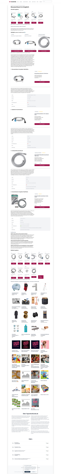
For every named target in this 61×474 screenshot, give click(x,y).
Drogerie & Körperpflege (34, 308)
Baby (18, 1)
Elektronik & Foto (33, 322)
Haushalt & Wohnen (25, 1)
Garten (37, 1)
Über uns (22, 467)
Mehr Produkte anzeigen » (40, 277)
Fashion (30, 1)
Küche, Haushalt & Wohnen (15, 308)
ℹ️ (40, 122)
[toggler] (47, 443)
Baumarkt (15, 5)
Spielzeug (21, 1)
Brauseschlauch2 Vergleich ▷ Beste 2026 (21, 5)
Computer (40, 1)
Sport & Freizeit (34, 1)
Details (14, 22)
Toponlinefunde (12, 5)
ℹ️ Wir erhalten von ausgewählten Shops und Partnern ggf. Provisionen (20, 24)
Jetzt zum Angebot (42, 165)
